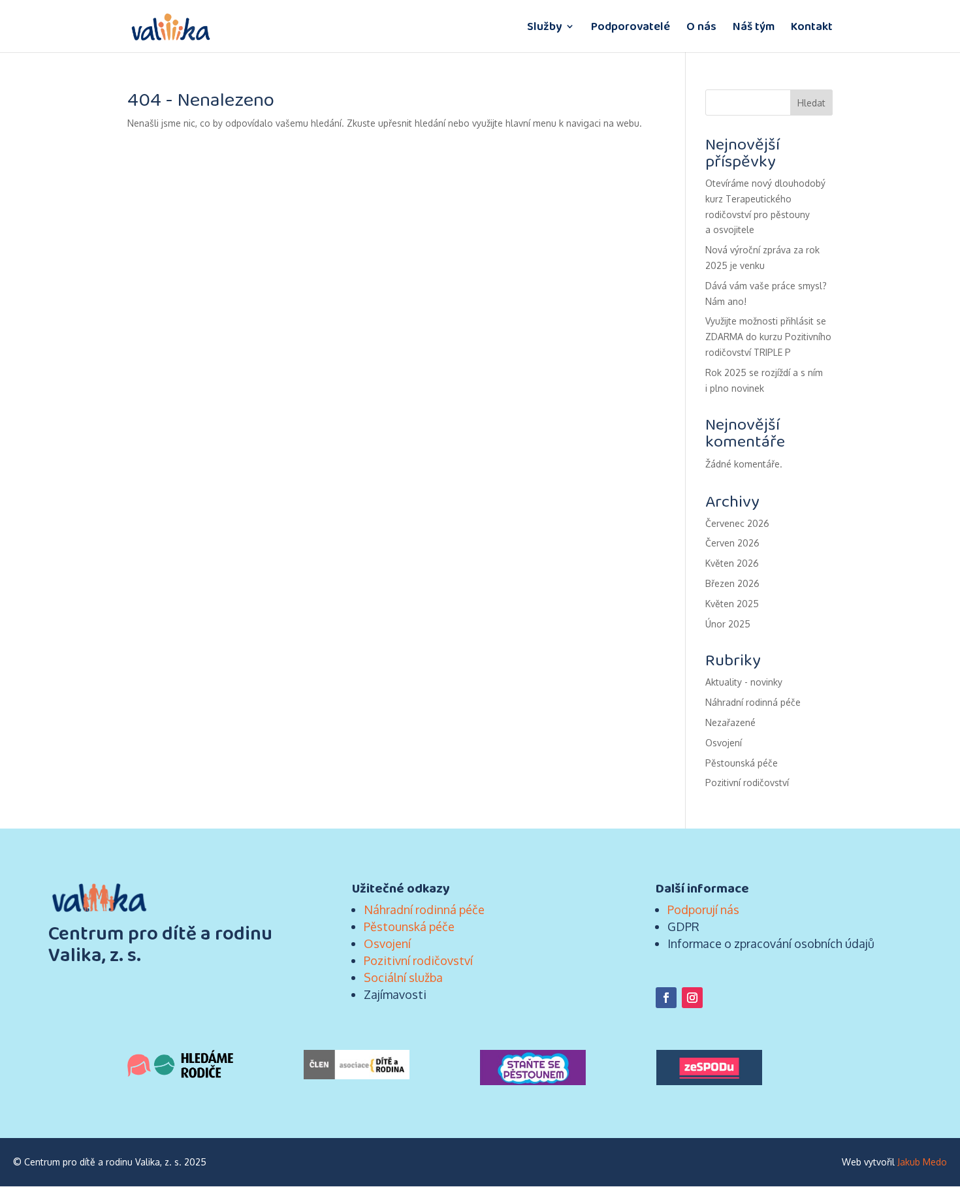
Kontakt (812, 28)
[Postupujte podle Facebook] (666, 997)
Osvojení (723, 742)
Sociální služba (403, 977)
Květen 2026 (732, 563)
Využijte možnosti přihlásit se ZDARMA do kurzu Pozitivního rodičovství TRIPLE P (768, 336)
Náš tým (754, 28)
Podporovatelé (630, 28)
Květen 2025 (732, 603)
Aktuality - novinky (743, 682)
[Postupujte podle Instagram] (692, 997)
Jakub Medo (922, 1161)
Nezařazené (730, 722)
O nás (701, 28)
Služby (544, 28)
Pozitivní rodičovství (747, 782)
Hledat (811, 102)
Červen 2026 (732, 542)
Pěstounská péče (741, 762)
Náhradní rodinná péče (753, 702)
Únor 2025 (727, 623)
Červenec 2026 (737, 523)
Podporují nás (703, 909)
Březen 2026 (732, 583)
